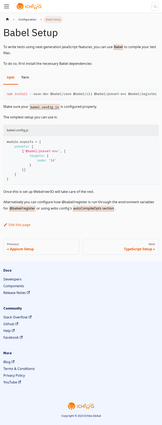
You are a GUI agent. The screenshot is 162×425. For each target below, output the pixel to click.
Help (7, 330)
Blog (7, 362)
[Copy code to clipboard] (153, 93)
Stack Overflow (15, 317)
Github (8, 324)
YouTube (10, 382)
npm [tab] (11, 77)
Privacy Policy (14, 375)
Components (13, 286)
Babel (118, 47)
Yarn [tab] (25, 77)
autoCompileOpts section (93, 208)
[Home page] (7, 19)
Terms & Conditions (19, 368)
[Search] (155, 6)
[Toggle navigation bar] (6, 6)
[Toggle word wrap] (145, 93)
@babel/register (22, 208)
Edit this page (19, 224)
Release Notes (14, 292)
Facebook (11, 337)
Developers (12, 279)
